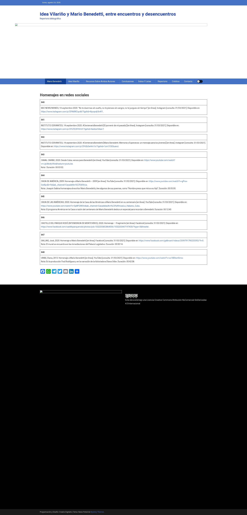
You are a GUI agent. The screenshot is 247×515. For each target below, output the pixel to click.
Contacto (188, 81)
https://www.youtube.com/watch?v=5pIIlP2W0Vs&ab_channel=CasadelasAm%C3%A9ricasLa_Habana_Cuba (90, 206)
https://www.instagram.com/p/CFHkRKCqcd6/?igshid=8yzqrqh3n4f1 (72, 111)
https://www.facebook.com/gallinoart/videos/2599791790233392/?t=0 (171, 240)
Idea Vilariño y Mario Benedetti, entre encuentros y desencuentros (108, 14)
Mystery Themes (97, 512)
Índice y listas (144, 81)
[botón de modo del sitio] (200, 81)
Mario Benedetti (54, 81)
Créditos (176, 81)
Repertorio (162, 81)
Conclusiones (128, 81)
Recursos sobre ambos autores (100, 81)
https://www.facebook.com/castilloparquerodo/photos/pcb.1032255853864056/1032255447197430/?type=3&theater (95, 227)
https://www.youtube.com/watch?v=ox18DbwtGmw (159, 258)
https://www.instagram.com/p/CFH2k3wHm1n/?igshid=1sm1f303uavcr (86, 146)
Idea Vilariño (73, 81)
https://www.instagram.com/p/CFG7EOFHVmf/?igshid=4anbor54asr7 (72, 129)
